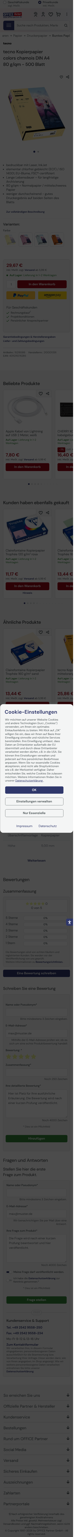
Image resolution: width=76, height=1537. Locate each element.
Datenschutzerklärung (29, 781)
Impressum (24, 826)
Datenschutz (48, 826)
